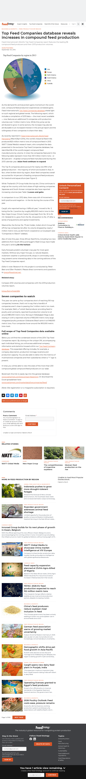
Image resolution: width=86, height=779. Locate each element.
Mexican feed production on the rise (73, 467)
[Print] (3, 395)
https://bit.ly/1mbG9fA (11, 291)
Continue (52, 775)
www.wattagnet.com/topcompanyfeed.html (20, 377)
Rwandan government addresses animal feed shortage (36, 509)
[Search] (78, 24)
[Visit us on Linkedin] (34, 739)
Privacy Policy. (73, 208)
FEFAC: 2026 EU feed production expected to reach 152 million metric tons (40, 588)
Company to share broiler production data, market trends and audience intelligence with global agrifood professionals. (39, 555)
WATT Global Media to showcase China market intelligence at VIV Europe (38, 548)
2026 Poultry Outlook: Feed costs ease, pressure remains (39, 701)
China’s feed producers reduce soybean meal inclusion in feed (36, 609)
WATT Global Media (10, 464)
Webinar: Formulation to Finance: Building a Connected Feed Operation (65, 225)
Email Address (31, 415)
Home (25, 461)
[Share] (7, 395)
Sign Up (64, 211)
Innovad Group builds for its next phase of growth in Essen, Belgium (28, 528)
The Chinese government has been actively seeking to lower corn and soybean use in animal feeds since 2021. (40, 616)
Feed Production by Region (30, 29)
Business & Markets (9, 29)
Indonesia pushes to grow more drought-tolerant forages (38, 489)
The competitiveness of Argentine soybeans (53, 467)
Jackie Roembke (7, 48)
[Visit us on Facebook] (30, 739)
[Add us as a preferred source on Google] (25, 395)
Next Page (19, 717)
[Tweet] (16, 395)
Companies (5, 461)
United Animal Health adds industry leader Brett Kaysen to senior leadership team (70, 237)
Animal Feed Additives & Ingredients (37, 484)
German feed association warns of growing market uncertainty (37, 629)
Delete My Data (43, 744)
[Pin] (21, 395)
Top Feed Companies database (32, 111)
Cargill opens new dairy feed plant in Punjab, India (39, 666)
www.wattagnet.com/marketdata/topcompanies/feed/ (24, 383)
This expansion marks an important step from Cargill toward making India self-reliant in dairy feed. (40, 672)
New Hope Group (30, 464)
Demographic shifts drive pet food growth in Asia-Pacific (39, 648)
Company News (63, 232)
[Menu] (82, 24)
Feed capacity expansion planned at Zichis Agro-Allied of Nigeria (39, 568)
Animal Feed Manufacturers (34, 662)
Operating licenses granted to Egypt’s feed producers (40, 683)
